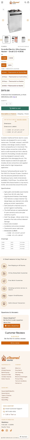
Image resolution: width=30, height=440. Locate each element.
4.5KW (11, 58)
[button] (2, 2)
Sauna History (6, 393)
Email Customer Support (13, 409)
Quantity (4, 100)
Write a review (15, 343)
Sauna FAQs (5, 397)
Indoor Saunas (6, 379)
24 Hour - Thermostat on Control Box (14, 77)
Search (3, 368)
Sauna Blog (5, 399)
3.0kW (4, 58)
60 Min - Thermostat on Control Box (14, 72)
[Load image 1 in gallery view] (6, 39)
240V (4, 65)
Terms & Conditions (21, 381)
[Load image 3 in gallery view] (23, 39)
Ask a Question (13, 326)
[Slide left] (3, 20)
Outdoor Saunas (6, 376)
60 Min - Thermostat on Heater (13, 86)
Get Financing (19, 372)
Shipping (20, 114)
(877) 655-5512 (10, 411)
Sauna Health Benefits (8, 391)
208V (10, 65)
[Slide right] (28, 20)
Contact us (18, 383)
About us (17, 368)
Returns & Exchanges (21, 376)
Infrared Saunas (6, 370)
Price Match (18, 370)
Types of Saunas (6, 395)
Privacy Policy (19, 379)
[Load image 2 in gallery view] (15, 39)
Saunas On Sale (6, 374)
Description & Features (8, 114)
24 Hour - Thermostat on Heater (13, 81)
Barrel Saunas (5, 372)
